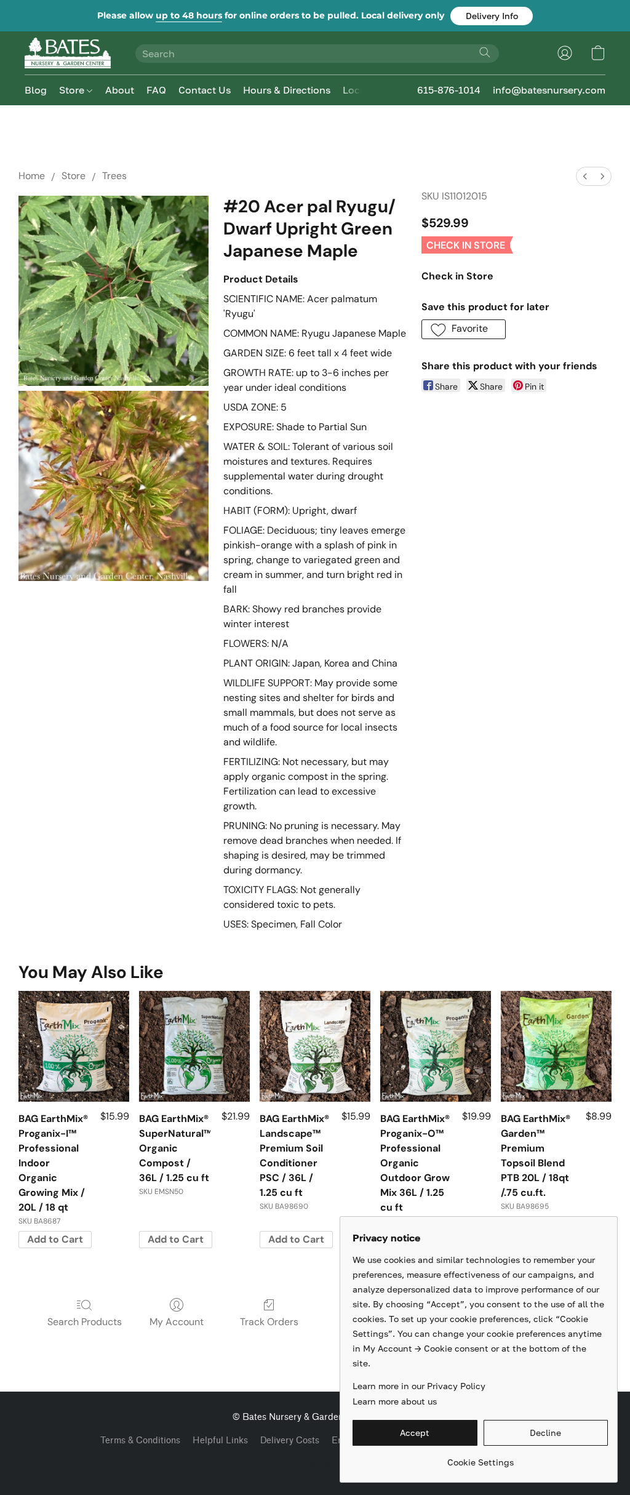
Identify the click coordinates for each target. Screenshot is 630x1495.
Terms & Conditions (140, 1440)
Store (73, 90)
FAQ (156, 90)
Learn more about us (395, 1401)
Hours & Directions (286, 90)
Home (31, 175)
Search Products (84, 1321)
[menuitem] (585, 176)
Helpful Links (220, 1440)
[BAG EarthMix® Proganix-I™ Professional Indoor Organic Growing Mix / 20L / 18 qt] (73, 1046)
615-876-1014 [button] (448, 90)
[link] (480, 1458)
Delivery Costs (289, 1440)
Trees (114, 175)
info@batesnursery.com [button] (549, 90)
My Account (177, 1321)
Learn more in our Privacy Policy (419, 1386)
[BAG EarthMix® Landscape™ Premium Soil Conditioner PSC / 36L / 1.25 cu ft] (315, 1046)
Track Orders (269, 1321)
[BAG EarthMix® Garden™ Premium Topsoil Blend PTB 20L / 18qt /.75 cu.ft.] (556, 1046)
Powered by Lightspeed (315, 1462)
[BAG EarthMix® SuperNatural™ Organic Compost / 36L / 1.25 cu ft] (194, 1046)
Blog (36, 90)
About (119, 90)
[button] (491, 16)
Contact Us (204, 90)
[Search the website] (485, 52)
